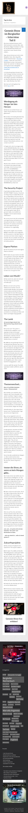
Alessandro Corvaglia (14, 675)
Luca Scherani (17, 704)
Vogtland (14, 739)
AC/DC (4, 674)
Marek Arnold (7, 714)
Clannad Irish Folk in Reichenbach (11, 774)
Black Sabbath (6, 684)
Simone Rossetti (5, 734)
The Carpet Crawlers (14, 734)
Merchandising (6, 760)
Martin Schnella (18, 714)
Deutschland (16, 692)
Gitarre (4, 701)
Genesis (12, 697)
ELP (10, 694)
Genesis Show (18, 696)
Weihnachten (6, 742)
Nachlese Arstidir (7, 778)
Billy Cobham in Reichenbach (10, 772)
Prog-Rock (19, 723)
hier (9, 86)
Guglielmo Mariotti (14, 702)
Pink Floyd (12, 723)
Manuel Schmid (8, 707)
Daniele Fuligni (15, 686)
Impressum (12, 811)
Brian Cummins (14, 684)
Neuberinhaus (15, 718)
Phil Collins (5, 723)
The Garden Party (7, 736)
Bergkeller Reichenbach (9, 679)
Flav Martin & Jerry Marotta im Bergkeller (13, 771)
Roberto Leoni (14, 726)
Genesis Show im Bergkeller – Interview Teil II (12, 35)
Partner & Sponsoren (8, 762)
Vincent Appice (15, 736)
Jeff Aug (4, 704)
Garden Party (16, 694)
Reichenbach (6, 726)
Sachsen (6, 729)
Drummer (5, 694)
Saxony (13, 729)
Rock (22, 726)
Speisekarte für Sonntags (9, 763)
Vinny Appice (6, 739)
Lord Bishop (10, 704)
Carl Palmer (6, 686)
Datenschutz (17, 811)
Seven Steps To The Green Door (10, 732)
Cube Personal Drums (8, 753)
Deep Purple (15, 689)
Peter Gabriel (15, 721)
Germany (19, 699)
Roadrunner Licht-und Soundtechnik (11, 756)
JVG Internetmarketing (8, 758)
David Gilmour (6, 689)
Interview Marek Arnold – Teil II (11, 776)
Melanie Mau (17, 716)
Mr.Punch (6, 719)
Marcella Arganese (11, 710)
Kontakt (22, 811)
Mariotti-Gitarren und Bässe (9, 755)
